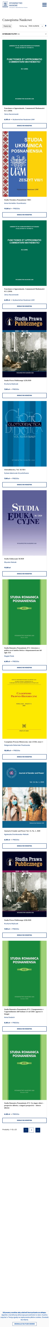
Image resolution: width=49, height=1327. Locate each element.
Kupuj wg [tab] (7, 26)
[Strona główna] (14, 4)
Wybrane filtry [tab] (9, 34)
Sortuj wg (23, 26)
